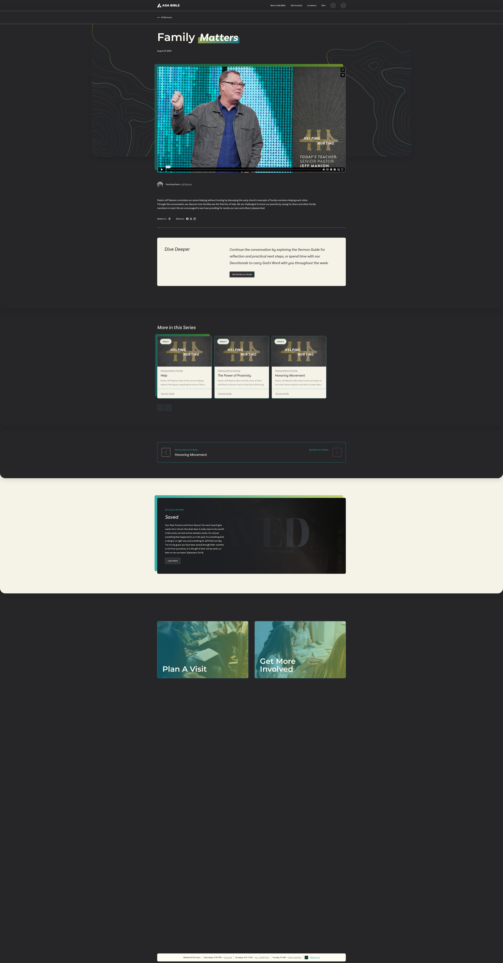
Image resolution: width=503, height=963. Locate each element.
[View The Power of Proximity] (242, 351)
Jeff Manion (186, 184)
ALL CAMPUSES (262, 957)
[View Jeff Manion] (160, 184)
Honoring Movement (191, 455)
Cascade (228, 957)
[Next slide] (168, 408)
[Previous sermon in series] (166, 452)
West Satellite (294, 957)
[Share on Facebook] (187, 219)
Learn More (173, 561)
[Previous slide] (160, 408)
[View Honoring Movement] (299, 351)
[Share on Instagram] (194, 219)
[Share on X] (191, 219)
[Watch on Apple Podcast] (169, 219)
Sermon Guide (167, 393)
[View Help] (184, 351)
